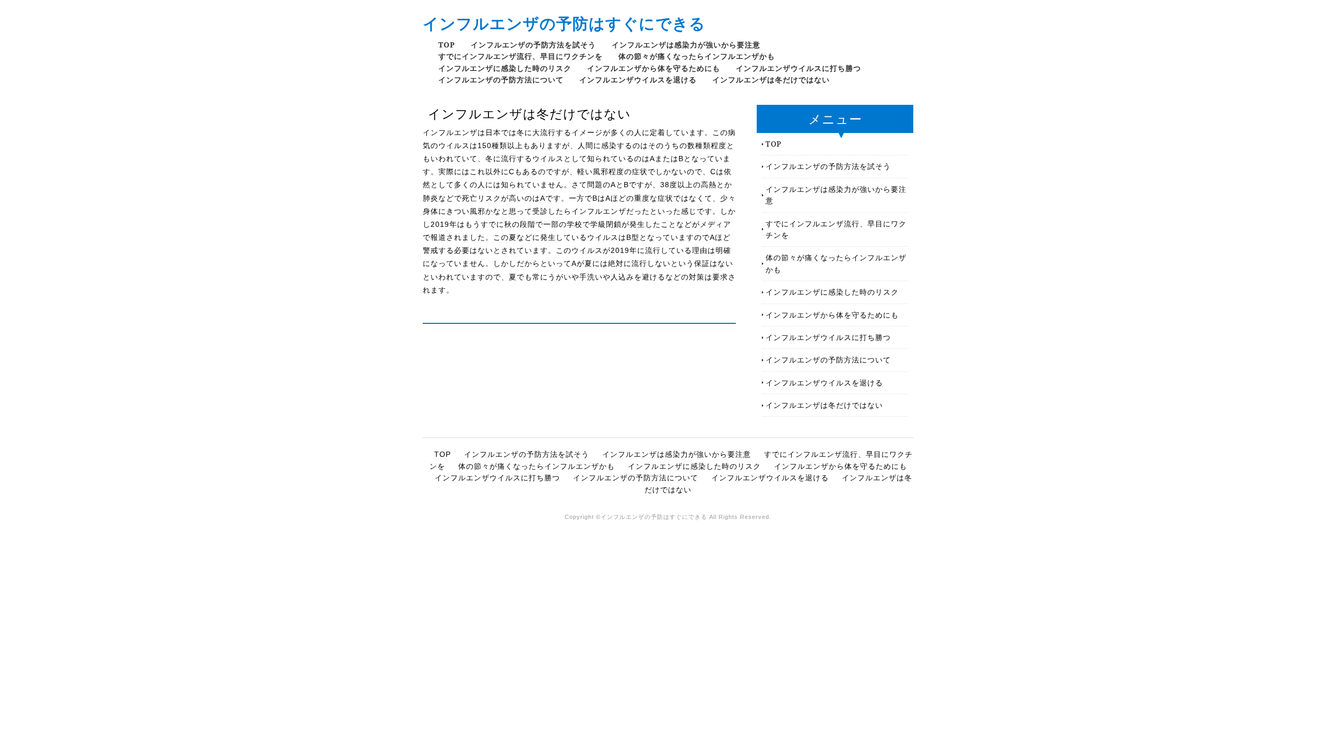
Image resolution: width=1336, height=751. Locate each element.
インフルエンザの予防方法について (501, 79)
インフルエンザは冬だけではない (771, 79)
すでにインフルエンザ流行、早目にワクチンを (520, 56)
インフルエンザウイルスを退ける (638, 79)
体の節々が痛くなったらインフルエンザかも (696, 56)
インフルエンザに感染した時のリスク (504, 68)
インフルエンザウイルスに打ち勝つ (798, 68)
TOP (446, 45)
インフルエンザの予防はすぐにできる (564, 23)
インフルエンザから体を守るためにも (653, 68)
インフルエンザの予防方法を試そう (533, 45)
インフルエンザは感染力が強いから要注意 (686, 45)
